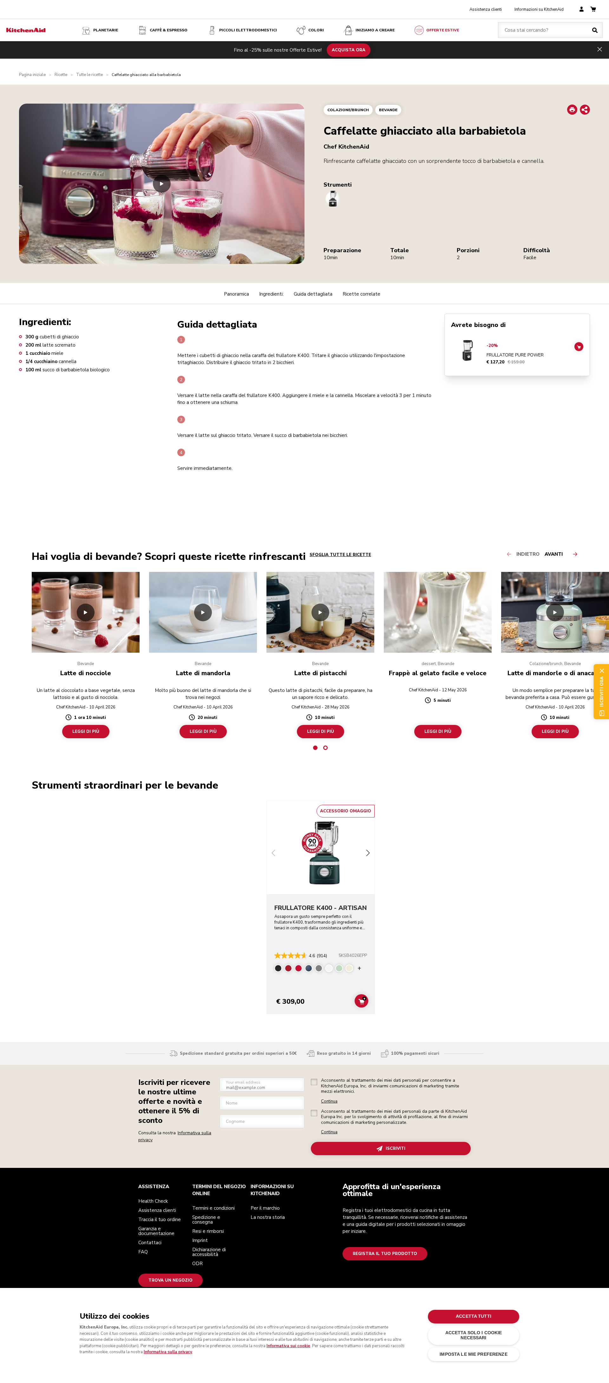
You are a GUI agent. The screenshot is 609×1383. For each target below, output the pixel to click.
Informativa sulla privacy (168, 1352)
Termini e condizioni (213, 1208)
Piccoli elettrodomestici (248, 30)
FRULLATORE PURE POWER (515, 355)
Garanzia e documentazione (156, 1231)
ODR (197, 1263)
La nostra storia (268, 1217)
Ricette (61, 75)
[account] (582, 10)
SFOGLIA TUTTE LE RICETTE (340, 555)
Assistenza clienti (485, 9)
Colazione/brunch (348, 109)
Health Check (153, 1201)
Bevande (388, 109)
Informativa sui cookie (288, 1346)
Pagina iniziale (32, 75)
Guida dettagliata (313, 294)
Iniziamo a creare (375, 30)
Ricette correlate (361, 294)
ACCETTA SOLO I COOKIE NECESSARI (473, 1335)
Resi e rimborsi (208, 1231)
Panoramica (236, 294)
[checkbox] (314, 1082)
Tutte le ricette (89, 75)
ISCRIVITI (395, 1148)
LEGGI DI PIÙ (85, 731)
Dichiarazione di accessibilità (209, 1252)
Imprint (200, 1240)
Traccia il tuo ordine (159, 1219)
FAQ (143, 1252)
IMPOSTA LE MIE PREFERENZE (473, 1354)
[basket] (593, 10)
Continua (329, 1101)
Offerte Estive (442, 30)
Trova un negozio (170, 1280)
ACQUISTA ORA (348, 50)
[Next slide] (367, 853)
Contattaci (149, 1242)
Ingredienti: (271, 294)
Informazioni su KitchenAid (539, 9)
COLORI (316, 30)
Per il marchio (265, 1208)
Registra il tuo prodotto (385, 1254)
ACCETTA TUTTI (473, 1316)
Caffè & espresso (168, 30)
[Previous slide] (273, 853)
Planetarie (105, 30)
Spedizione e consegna (206, 1219)
